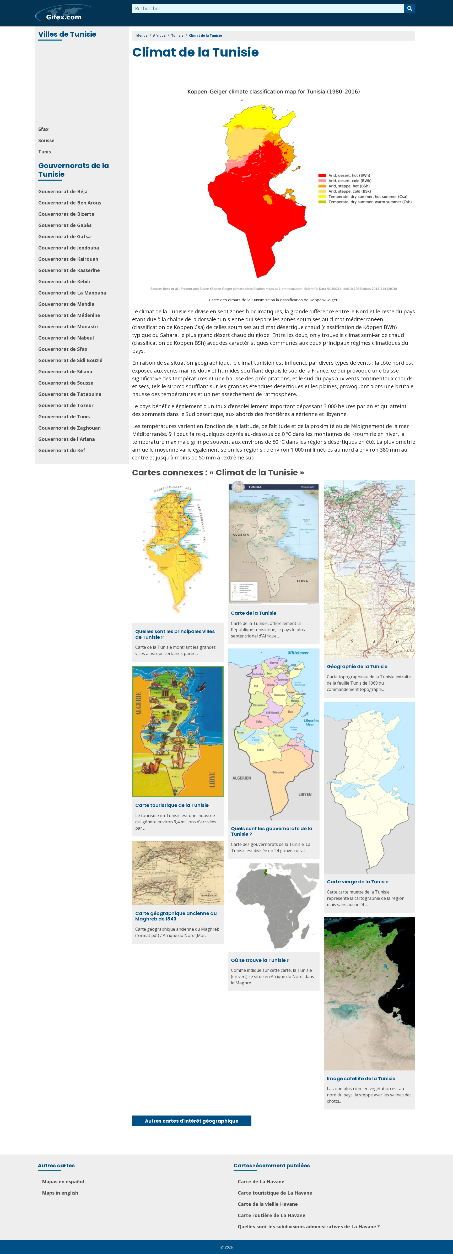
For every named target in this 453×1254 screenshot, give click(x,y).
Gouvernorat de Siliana (65, 371)
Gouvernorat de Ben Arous (69, 202)
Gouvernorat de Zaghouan (69, 428)
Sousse (46, 140)
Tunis (44, 151)
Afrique (159, 35)
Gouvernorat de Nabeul (66, 338)
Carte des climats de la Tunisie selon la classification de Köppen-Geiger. (273, 299)
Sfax (43, 129)
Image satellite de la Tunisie (361, 1078)
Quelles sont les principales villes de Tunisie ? (175, 634)
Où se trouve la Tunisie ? (260, 960)
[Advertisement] (82, 83)
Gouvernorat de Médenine (69, 315)
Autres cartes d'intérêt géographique (192, 1121)
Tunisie (177, 35)
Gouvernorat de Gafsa (64, 236)
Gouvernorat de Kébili (64, 281)
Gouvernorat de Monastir (68, 326)
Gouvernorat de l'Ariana (66, 439)
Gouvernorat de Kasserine (69, 270)
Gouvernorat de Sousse (65, 383)
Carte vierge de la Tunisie (358, 881)
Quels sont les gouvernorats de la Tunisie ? (271, 831)
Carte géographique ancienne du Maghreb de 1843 (176, 916)
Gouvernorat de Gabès (64, 225)
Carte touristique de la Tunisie (172, 805)
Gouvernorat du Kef (61, 450)
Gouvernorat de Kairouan (68, 259)
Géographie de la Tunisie (357, 666)
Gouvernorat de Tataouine (69, 394)
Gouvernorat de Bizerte (66, 214)
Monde (142, 35)
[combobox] (268, 8)
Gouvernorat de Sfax (62, 349)
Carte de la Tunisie (253, 613)
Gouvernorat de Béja (63, 191)
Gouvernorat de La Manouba (72, 293)
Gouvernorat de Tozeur (66, 405)
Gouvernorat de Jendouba (68, 248)
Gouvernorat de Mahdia (66, 304)
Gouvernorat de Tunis (64, 416)
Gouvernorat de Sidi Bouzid (70, 360)
